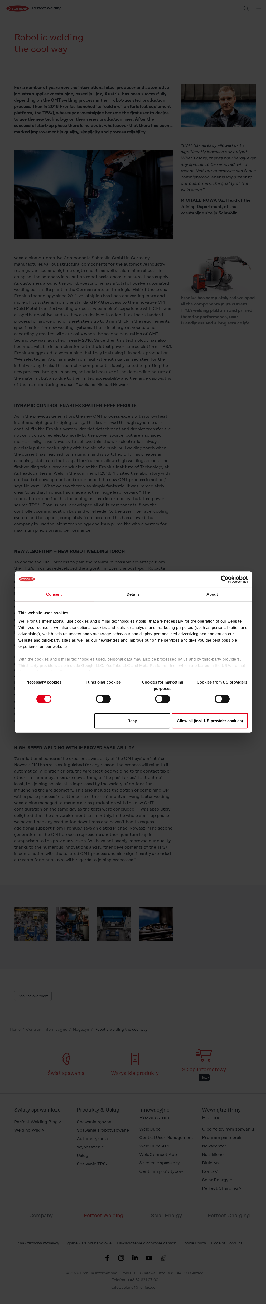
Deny (132, 720)
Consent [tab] (54, 594)
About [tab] (212, 594)
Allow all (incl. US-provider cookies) (210, 720)
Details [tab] (133, 594)
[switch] (103, 699)
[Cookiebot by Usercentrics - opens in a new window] (225, 579)
